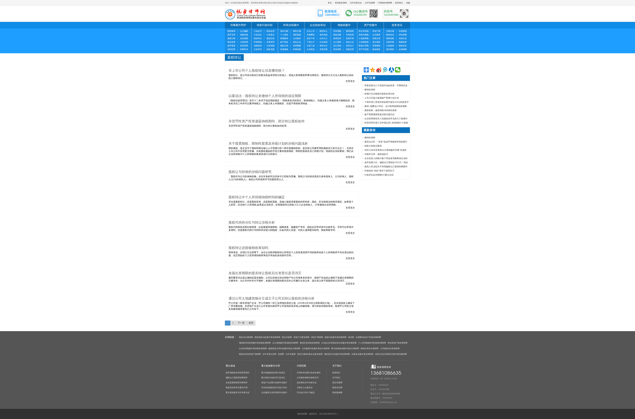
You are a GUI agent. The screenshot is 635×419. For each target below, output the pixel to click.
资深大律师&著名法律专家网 (309, 354)
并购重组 (311, 35)
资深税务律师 (341, 3)
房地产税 (376, 31)
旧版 (408, 3)
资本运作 (323, 46)
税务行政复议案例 (373, 146)
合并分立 (323, 38)
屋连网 (351, 337)
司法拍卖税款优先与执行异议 (274, 387)
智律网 (281, 354)
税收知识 (390, 35)
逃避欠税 (231, 38)
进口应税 (337, 46)
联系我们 (399, 3)
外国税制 (403, 31)
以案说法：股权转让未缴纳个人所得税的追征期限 (265, 96)
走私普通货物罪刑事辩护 (237, 382)
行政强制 (271, 46)
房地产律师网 (317, 337)
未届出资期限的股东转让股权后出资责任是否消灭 (265, 273)
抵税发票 (350, 49)
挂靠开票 (350, 38)
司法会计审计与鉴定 (306, 392)
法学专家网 (370, 3)
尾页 (251, 323)
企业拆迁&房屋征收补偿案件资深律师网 (339, 343)
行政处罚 (258, 31)
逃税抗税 (244, 35)
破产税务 (284, 42)
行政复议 (271, 35)
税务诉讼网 (337, 387)
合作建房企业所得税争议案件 (274, 392)
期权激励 (297, 35)
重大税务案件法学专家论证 (238, 392)
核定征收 (271, 38)
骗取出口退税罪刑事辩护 (237, 377)
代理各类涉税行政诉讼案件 (309, 373)
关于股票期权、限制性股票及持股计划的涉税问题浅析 (268, 143)
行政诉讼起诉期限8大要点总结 (379, 175)
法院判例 (390, 42)
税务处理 (271, 31)
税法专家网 (287, 337)
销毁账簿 (231, 31)
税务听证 (258, 38)
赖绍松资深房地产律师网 (250, 354)
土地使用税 (364, 38)
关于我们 (336, 377)
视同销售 (350, 31)
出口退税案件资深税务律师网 (285, 343)
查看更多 (350, 81)
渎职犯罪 (231, 49)
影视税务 (284, 38)
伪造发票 (244, 46)
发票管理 (271, 42)
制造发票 (231, 42)
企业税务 (297, 38)
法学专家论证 (356, 3)
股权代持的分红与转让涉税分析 (252, 222)
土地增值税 (364, 42)
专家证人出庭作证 (305, 387)
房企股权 (376, 42)
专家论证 (403, 38)
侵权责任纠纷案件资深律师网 (337, 354)
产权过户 (311, 42)
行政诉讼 (258, 35)
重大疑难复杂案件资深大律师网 (345, 348)
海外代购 (284, 31)
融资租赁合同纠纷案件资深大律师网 (284, 348)
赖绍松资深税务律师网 (310, 343)
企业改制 (323, 42)
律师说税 (390, 38)
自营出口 (350, 46)
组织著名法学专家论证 (307, 382)
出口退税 (337, 42)
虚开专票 (231, 35)
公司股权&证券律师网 (390, 348)
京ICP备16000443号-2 (328, 414)
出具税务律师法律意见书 (308, 377)
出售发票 (244, 42)
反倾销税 (403, 49)
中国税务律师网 (385, 3)
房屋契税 (376, 46)
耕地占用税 (364, 46)
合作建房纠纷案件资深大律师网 (316, 348)
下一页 (241, 323)
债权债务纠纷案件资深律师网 (267, 337)
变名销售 (337, 49)
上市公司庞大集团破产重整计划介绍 (381, 98)
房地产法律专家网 (301, 337)
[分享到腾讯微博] (385, 69)
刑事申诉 (244, 49)
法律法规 (390, 31)
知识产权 (311, 38)
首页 (330, 3)
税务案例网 (337, 392)
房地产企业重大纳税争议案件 (274, 382)
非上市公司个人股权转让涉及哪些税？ (257, 70)
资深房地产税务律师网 (397, 343)
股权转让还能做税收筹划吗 (248, 248)
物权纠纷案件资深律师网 (335, 337)
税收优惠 (271, 49)
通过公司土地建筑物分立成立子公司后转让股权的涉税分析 (272, 298)
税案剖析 (403, 42)
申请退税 (258, 42)
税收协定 (403, 46)
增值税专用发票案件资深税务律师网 (255, 343)
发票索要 (297, 46)
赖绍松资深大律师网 (370, 348)
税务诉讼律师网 (246, 337)
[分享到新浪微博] (378, 69)
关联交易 (323, 49)
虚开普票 (231, 46)
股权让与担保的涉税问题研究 (250, 172)
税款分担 (284, 46)
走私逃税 (244, 38)
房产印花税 (364, 49)
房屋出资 (376, 38)
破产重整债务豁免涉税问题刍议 (379, 114)
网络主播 (297, 31)
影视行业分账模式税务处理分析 (379, 94)
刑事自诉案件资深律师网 (362, 354)
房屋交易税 (364, 35)
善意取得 (337, 38)
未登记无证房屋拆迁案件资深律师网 (391, 354)
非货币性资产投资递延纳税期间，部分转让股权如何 (267, 121)
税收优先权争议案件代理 (237, 387)
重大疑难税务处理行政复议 (273, 373)
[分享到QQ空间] (372, 69)
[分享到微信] (397, 69)
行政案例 (390, 46)
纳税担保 (258, 46)
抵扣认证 (297, 42)
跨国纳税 (297, 49)
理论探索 (403, 35)
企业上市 (311, 31)
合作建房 (376, 35)
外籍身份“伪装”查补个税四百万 (379, 170)
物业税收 (376, 49)
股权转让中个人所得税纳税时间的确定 (257, 197)
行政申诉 (258, 49)
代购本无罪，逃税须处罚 (376, 154)
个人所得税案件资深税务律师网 (372, 343)
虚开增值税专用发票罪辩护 (238, 373)
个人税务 (284, 35)
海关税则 (390, 49)
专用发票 (350, 35)
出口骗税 (244, 31)
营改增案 (337, 31)
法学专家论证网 (269, 354)
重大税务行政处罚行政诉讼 (273, 377)
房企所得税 (364, 31)
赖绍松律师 (369, 89)
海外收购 (323, 35)
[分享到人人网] (391, 69)
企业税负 (311, 49)
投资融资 (284, 49)
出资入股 (311, 46)
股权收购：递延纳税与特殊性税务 (380, 110)
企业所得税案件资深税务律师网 (253, 348)
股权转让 (323, 31)
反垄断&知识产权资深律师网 (368, 337)
